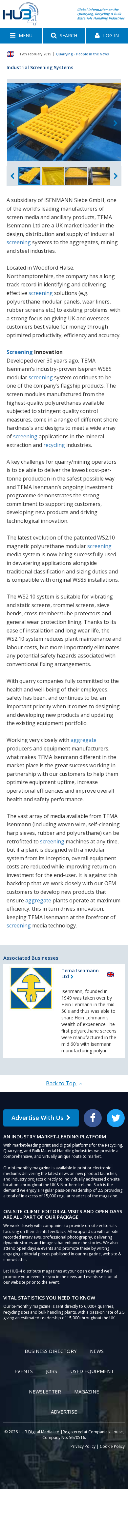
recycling (54, 445)
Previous (12, 123)
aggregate (83, 740)
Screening (20, 352)
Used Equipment (92, 1371)
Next (115, 123)
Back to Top (61, 1083)
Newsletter (45, 1391)
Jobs (51, 1371)
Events (23, 1371)
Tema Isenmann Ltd (80, 973)
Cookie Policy (112, 1446)
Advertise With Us (37, 1118)
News (97, 1351)
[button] (21, 36)
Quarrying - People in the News (82, 54)
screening (19, 242)
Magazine (86, 1391)
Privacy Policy (83, 1446)
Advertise (64, 1411)
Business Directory (51, 1351)
